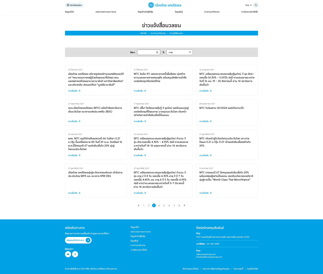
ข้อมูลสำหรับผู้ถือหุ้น (145, 11)
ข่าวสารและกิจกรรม (212, 11)
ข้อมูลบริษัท (69, 11)
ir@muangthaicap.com (206, 254)
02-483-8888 (213, 243)
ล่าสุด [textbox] (171, 52)
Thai (247, 5)
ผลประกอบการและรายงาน (106, 11)
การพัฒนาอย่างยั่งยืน (249, 11)
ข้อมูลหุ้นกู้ (179, 11)
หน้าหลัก (143, 33)
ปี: (164, 52)
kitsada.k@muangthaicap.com (209, 256)
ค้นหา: (132, 52)
